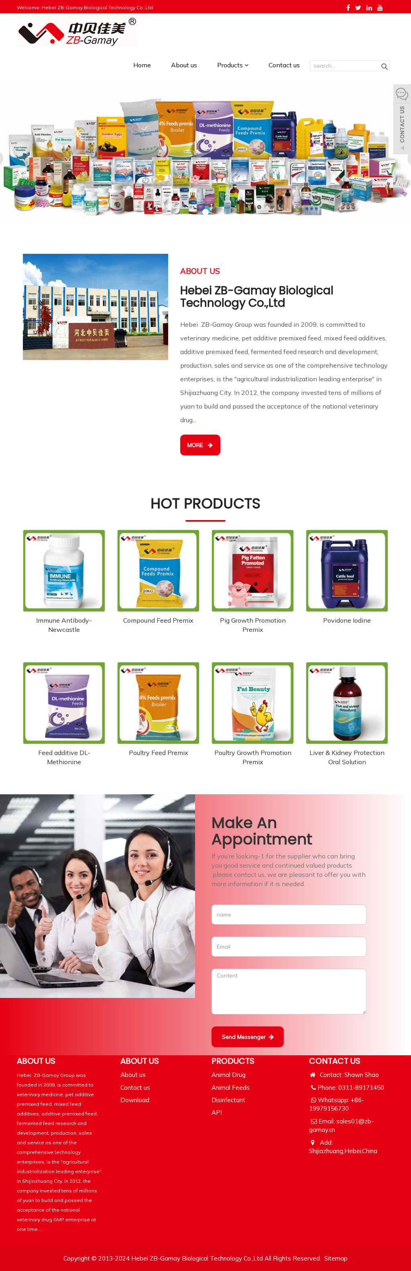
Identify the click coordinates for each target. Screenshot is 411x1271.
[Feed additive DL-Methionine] (64, 703)
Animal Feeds (231, 1087)
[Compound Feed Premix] (158, 571)
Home (142, 65)
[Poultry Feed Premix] (158, 703)
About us (184, 65)
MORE (197, 445)
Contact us (284, 65)
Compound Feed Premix (158, 620)
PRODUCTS (233, 1061)
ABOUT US (139, 1061)
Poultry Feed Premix (158, 753)
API (217, 1112)
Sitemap (336, 1258)
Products (230, 65)
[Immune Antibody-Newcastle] (64, 571)
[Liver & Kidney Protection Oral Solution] (347, 703)
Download (134, 1100)
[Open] (402, 120)
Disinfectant (228, 1100)
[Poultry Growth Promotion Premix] (253, 703)
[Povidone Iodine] (347, 571)
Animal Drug (229, 1075)
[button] (246, 65)
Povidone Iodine (347, 620)
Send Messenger (245, 1036)
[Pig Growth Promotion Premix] (253, 571)
